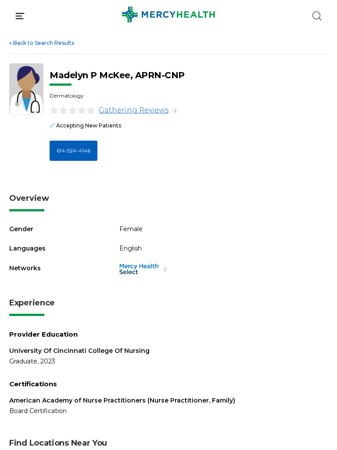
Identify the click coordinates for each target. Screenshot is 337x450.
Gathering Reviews (133, 110)
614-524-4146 (73, 150)
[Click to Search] (317, 16)
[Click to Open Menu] (20, 16)
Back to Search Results (41, 43)
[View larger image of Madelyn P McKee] (26, 89)
